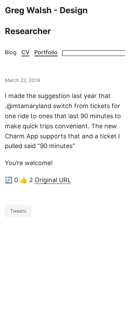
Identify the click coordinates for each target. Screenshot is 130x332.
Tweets (18, 211)
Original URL (53, 180)
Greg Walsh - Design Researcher (46, 20)
